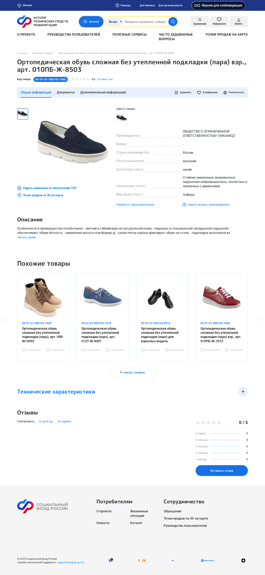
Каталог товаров (42, 53)
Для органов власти (170, 5)
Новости (102, 523)
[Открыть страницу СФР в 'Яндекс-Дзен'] (243, 560)
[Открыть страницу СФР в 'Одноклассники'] (141, 560)
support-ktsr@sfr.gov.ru (70, 562)
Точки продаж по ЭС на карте (43, 195)
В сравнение (57, 350)
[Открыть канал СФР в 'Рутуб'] (110, 560)
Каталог (136, 523)
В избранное (210, 92)
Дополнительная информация (103, 92)
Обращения (172, 511)
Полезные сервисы (129, 34)
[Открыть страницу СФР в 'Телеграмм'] (172, 560)
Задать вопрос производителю (209, 204)
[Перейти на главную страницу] (42, 21)
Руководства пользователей (73, 34)
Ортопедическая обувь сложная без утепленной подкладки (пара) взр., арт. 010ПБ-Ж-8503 (131, 65)
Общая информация (36, 92)
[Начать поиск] (172, 21)
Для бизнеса (147, 5)
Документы (66, 92)
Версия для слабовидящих (222, 5)
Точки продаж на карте (226, 34)
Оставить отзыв (221, 471)
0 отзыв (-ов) (105, 79)
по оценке (64, 421)
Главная (22, 53)
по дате (44, 421)
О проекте (26, 34)
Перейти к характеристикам (135, 204)
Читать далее (26, 237)
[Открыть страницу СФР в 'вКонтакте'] (208, 561)
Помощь (125, 5)
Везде (113, 22)
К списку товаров (132, 372)
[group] (73, 143)
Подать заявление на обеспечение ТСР (49, 188)
